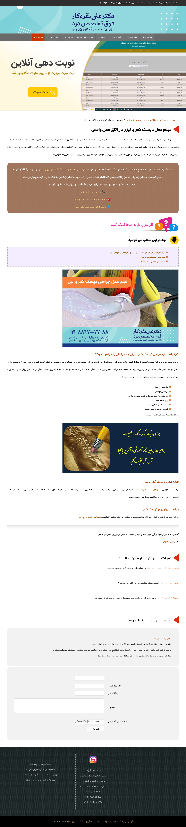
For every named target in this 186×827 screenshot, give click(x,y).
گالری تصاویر (115, 37)
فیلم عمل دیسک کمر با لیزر (153, 257)
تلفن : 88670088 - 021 (107, 3)
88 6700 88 (82, 199)
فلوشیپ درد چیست (40, 764)
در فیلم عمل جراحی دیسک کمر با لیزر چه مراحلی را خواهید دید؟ (136, 252)
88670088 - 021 (165, 541)
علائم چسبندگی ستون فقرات (40, 769)
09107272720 (93, 791)
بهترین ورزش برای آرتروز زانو (40, 779)
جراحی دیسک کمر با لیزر (137, 120)
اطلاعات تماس (52, 37)
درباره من (102, 37)
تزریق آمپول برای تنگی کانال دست (41, 774)
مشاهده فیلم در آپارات (89, 517)
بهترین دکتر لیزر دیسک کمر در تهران (64, 169)
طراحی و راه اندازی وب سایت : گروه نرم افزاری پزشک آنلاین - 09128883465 (93, 821)
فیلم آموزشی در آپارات (151, 489)
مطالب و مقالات (131, 37)
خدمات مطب (68, 37)
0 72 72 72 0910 (91, 192)
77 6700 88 (99, 199)
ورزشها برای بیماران (85, 37)
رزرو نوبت (38, 37)
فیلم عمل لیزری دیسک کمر (153, 261)
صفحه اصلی (147, 37)
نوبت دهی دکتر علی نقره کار (91, 206)
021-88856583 (93, 796)
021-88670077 (93, 801)
